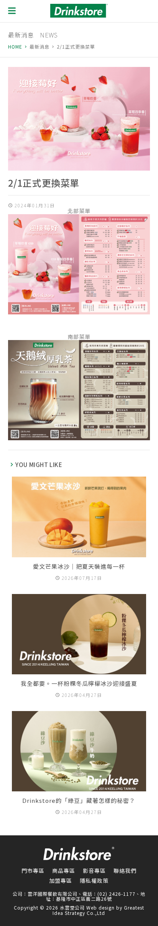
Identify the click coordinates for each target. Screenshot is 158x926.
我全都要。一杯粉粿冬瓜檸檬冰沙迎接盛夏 (79, 683)
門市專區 (32, 871)
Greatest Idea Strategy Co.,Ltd (98, 910)
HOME (15, 46)
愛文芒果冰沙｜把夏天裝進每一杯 (79, 566)
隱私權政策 (94, 881)
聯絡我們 (125, 871)
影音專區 (94, 871)
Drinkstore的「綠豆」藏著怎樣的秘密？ (78, 800)
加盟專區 (60, 881)
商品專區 (63, 871)
